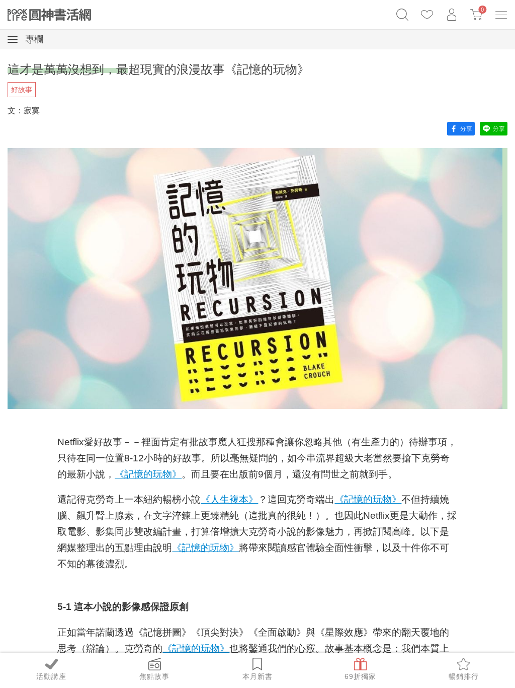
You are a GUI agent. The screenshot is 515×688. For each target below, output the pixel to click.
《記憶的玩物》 (148, 474)
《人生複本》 (229, 499)
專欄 (33, 39)
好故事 (21, 90)
